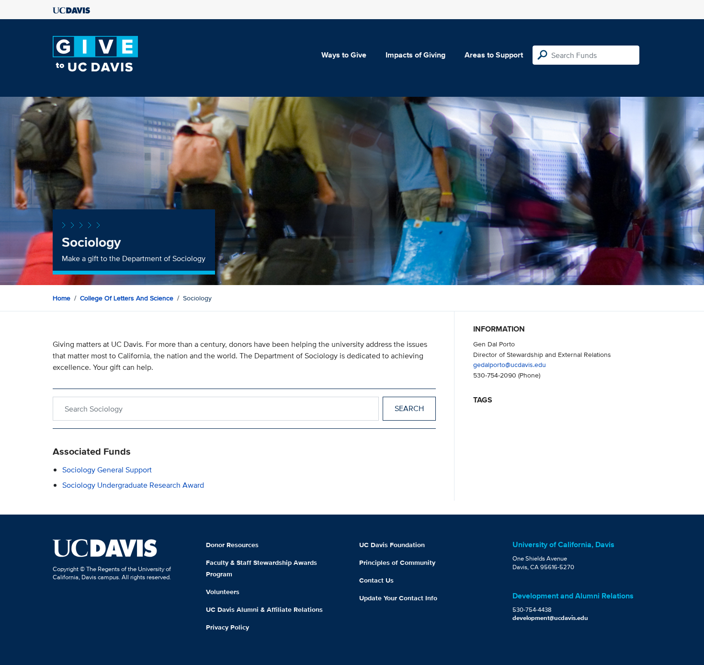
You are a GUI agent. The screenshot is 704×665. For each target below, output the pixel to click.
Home (61, 298)
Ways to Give (343, 54)
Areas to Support (494, 54)
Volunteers (222, 591)
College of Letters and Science (126, 298)
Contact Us (376, 580)
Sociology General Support (107, 469)
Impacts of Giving (415, 54)
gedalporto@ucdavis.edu (509, 364)
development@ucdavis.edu (550, 617)
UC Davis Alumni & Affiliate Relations (264, 609)
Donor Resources (232, 545)
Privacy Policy (227, 627)
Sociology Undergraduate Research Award (133, 485)
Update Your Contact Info (398, 598)
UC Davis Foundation (392, 545)
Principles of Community (397, 562)
